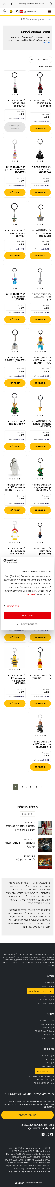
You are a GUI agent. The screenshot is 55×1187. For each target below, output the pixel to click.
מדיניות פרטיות (48, 1066)
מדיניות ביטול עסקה (44, 1071)
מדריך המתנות (48, 1034)
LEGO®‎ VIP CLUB (46, 1021)
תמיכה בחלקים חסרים (45, 1003)
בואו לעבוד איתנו (47, 1038)
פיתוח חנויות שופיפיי (34, 1183)
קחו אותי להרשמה (27, 1115)
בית (50, 19)
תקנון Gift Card (47, 1062)
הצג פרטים (13, 606)
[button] (41, 94)
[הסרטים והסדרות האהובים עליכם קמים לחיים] (45, 828)
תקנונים (49, 1049)
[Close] (4, 4)
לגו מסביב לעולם (25, 859)
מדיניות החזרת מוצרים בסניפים (41, 1076)
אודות (50, 1014)
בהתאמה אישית (29, 624)
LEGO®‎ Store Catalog (44, 1031)
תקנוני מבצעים (48, 1055)
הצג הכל (27, 814)
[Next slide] (12, 4)
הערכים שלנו (48, 1027)
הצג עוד (46, 43)
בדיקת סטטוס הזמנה (45, 1000)
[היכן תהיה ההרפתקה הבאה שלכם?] (45, 845)
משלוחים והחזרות (47, 986)
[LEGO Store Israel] (27, 11)
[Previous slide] (51, 4)
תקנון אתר (50, 1059)
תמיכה (50, 976)
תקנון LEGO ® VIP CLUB (43, 1083)
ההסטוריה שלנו (47, 1024)
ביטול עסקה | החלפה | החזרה (40, 991)
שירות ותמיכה (48, 982)
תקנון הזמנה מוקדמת (45, 1079)
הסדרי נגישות (48, 996)
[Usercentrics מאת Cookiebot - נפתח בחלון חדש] (16, 561)
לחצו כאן (32, 594)
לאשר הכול (27, 615)
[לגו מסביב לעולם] (45, 862)
